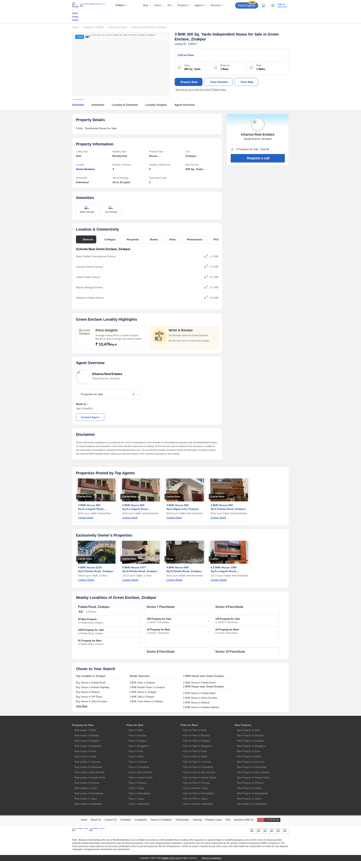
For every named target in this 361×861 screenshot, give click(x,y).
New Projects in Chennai (250, 782)
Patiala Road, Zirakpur (94, 606)
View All (264, 149)
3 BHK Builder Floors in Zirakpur (147, 687)
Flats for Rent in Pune (195, 751)
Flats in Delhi (136, 730)
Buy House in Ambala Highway (92, 687)
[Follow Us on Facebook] (253, 833)
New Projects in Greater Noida (253, 777)
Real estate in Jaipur (85, 798)
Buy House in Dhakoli (87, 692)
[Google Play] (80, 829)
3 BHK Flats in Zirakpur (142, 682)
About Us (96, 819)
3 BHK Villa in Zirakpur (142, 696)
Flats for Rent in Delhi (194, 730)
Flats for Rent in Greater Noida (199, 777)
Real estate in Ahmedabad (88, 793)
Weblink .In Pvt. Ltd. (171, 858)
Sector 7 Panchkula (160, 606)
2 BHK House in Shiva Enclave (200, 697)
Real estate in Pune (85, 751)
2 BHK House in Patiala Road (199, 693)
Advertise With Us (244, 819)
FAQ (227, 819)
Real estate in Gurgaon (86, 740)
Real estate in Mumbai (86, 735)
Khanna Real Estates (107, 374)
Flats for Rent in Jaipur (195, 798)
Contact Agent (90, 417)
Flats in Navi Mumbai (140, 772)
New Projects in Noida (249, 756)
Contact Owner (86, 580)
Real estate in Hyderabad (88, 804)
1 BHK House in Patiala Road (199, 682)
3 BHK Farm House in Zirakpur (146, 701)
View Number (219, 82)
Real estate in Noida (85, 756)
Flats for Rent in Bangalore (197, 746)
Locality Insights (156, 104)
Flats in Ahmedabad (139, 793)
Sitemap (197, 819)
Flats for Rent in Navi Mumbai (199, 772)
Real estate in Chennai (86, 782)
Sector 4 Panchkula (229, 606)
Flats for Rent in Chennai (196, 782)
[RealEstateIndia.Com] (93, 12)
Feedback (125, 819)
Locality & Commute (125, 104)
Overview (78, 104)
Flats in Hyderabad (139, 804)
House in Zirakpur (117, 27)
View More (81, 706)
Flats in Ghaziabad (139, 767)
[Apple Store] (97, 829)
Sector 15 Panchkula (230, 651)
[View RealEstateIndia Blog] (259, 833)
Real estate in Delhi (85, 730)
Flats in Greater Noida (140, 777)
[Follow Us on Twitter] (273, 833)
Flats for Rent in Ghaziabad (198, 767)
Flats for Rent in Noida (195, 756)
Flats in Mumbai (137, 735)
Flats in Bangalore (138, 746)
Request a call (258, 158)
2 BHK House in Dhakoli (196, 702)
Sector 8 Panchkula (160, 651)
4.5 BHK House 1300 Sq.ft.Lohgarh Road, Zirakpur (224, 571)
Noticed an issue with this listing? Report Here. (201, 89)
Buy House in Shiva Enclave (91, 701)
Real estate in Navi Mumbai (89, 772)
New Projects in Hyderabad (251, 804)
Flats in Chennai (137, 782)
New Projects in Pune (248, 751)
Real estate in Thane (85, 788)
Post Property (246, 4)
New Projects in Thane (249, 788)
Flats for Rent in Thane (195, 788)
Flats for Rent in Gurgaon (196, 740)
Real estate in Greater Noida (89, 777)
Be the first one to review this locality (189, 340)
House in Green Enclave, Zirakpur (149, 27)
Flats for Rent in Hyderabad (198, 804)
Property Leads (213, 819)
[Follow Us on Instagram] (286, 833)
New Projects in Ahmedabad (252, 793)
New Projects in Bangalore (251, 746)
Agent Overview (184, 104)
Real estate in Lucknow (87, 761)
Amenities (98, 104)
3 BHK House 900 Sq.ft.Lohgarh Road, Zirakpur (91, 509)
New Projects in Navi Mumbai (253, 772)
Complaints (141, 819)
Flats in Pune (136, 751)
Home (75, 27)
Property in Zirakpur (93, 27)
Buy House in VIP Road (89, 696)
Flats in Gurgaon (138, 740)
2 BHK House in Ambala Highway (201, 707)
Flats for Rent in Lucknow (197, 761)
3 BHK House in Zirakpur (143, 692)
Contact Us (111, 819)
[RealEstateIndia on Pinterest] (266, 833)
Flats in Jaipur (136, 798)
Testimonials (182, 819)
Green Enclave (85, 169)
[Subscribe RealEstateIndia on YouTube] (279, 833)
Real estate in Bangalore (87, 746)
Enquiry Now (189, 82)
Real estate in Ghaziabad (88, 767)
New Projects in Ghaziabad (251, 767)
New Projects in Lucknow (250, 761)
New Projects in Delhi (248, 730)
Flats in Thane (136, 788)
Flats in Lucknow (138, 761)
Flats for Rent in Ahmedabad (198, 793)
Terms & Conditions (161, 819)
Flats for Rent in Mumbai (196, 735)
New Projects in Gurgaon (250, 740)
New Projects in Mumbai (250, 735)
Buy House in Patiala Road (90, 682)
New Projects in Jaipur (249, 798)
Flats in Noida (136, 756)
